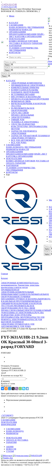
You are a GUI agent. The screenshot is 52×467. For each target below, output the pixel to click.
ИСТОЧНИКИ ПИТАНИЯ (23, 94)
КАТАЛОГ (11, 81)
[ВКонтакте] (2, 388)
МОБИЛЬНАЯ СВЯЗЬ (21, 101)
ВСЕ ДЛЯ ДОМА (19, 142)
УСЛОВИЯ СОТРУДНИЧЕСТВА (23, 48)
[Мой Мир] (9, 388)
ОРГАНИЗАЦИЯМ (14, 152)
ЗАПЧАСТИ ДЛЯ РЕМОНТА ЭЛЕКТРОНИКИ (24, 132)
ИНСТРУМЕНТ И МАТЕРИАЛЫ (26, 97)
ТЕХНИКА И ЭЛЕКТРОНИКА (25, 122)
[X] (13, 388)
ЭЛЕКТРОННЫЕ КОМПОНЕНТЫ (26, 83)
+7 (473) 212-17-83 (9, 4)
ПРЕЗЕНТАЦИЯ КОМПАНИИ (22, 34)
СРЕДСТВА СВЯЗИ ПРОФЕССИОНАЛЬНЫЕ (22, 114)
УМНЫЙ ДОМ (17, 120)
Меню (11, 16)
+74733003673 (7, 415)
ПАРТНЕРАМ (12, 165)
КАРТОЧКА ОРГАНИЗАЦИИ (28, 36)
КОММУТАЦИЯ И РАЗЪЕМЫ (24, 90)
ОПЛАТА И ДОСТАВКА (17, 440)
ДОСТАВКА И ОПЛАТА (20, 43)
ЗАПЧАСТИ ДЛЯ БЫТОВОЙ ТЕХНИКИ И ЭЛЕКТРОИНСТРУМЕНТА (30, 137)
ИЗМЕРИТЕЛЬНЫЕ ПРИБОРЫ (25, 87)
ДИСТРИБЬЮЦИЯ (35, 27)
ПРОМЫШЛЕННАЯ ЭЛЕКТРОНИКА (28, 85)
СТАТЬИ (10, 451)
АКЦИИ (10, 447)
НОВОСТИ (27, 30)
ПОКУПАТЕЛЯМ (14, 158)
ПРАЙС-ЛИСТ (40, 154)
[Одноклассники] (6, 388)
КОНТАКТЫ (12, 172)
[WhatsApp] (20, 388)
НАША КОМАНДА (18, 27)
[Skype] (23, 388)
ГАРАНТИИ (37, 43)
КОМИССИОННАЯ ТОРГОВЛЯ (23, 41)
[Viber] (16, 388)
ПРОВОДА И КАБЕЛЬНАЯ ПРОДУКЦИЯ (30, 99)
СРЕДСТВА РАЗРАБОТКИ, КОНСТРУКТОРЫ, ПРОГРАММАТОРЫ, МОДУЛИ (29, 126)
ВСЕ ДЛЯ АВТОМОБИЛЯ (23, 140)
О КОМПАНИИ (13, 145)
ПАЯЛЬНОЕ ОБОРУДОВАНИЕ (25, 92)
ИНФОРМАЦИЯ (8, 424)
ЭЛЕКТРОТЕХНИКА (20, 117)
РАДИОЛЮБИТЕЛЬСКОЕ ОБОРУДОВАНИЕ (22, 109)
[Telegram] (27, 388)
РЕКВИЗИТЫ (15, 30)
